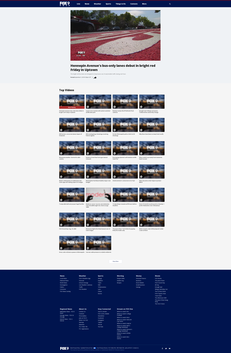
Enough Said (158, 287)
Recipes (119, 283)
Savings (138, 287)
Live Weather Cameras (85, 285)
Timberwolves (102, 287)
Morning (120, 276)
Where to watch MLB (123, 317)
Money (138, 276)
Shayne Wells (121, 278)
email (169, 348)
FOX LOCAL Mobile (103, 314)
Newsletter (101, 316)
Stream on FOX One (125, 309)
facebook (162, 348)
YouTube (100, 327)
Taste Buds (158, 296)
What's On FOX (83, 320)
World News (63, 283)
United (100, 291)
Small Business (140, 285)
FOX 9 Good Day (160, 283)
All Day (157, 285)
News (62, 276)
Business (138, 280)
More (144, 4)
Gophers (100, 280)
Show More (115, 261)
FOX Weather (83, 289)
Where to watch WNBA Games (123, 334)
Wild (99, 285)
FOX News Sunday (65, 291)
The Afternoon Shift (160, 298)
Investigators (63, 285)
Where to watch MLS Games (123, 337)
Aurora (100, 293)
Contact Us (82, 311)
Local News (63, 278)
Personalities (82, 316)
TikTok (100, 324)
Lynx (99, 289)
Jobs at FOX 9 (83, 318)
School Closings (83, 283)
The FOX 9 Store (160, 304)
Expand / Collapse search (170, 4)
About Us (82, 309)
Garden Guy (120, 280)
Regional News (66, 309)
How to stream (102, 311)
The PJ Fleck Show (160, 291)
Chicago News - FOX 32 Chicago (67, 316)
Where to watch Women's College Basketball (124, 330)
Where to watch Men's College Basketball (123, 326)
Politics (62, 287)
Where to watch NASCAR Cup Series (124, 320)
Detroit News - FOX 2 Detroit (66, 320)
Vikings (100, 278)
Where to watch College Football (124, 314)
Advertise (81, 324)
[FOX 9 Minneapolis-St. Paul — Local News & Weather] (66, 4)
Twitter (100, 322)
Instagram (101, 320)
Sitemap (81, 322)
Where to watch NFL (123, 311)
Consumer (63, 289)
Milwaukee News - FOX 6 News (67, 312)
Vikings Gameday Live (161, 289)
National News (64, 280)
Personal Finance (141, 278)
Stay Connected (104, 309)
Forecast (81, 280)
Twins (99, 283)
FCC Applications (84, 329)
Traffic (81, 287)
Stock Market (140, 283)
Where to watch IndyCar (124, 323)
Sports (100, 276)
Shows (157, 276)
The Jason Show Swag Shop (161, 300)
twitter (166, 348)
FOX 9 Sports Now (160, 293)
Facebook (101, 318)
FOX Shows (158, 278)
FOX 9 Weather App (84, 278)
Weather (82, 276)
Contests (81, 314)
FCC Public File (83, 327)
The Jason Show (159, 280)
